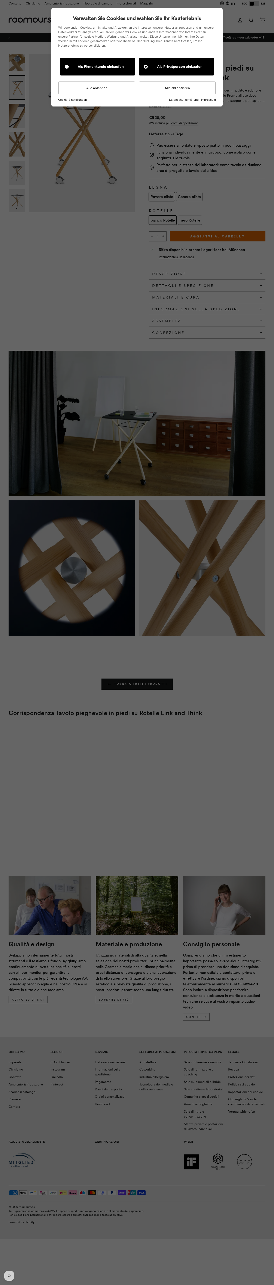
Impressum (208, 99)
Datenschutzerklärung (184, 99)
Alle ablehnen (96, 88)
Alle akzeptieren (177, 88)
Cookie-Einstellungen (72, 99)
